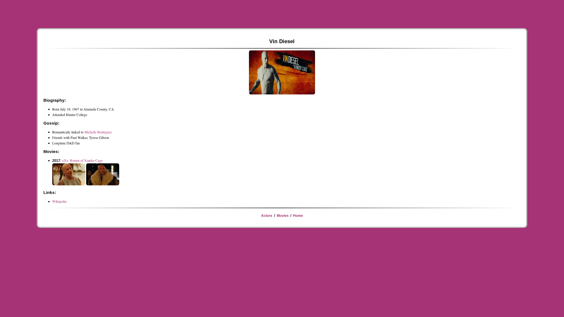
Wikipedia (59, 201)
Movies (283, 215)
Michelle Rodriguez (98, 132)
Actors (266, 215)
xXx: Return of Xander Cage (82, 160)
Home (298, 215)
